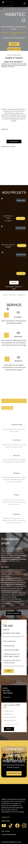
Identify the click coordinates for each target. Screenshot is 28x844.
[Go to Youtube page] (5, 825)
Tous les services (7, 408)
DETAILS (8, 671)
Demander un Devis (14, 49)
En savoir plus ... (14, 141)
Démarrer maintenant (13, 613)
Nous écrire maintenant (9, 834)
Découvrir (14, 44)
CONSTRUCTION (20, 228)
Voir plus (14, 282)
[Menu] (25, 3)
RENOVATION (21, 200)
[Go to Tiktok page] (11, 825)
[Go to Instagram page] (24, 825)
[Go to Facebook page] (18, 825)
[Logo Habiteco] (14, 793)
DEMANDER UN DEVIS (14, 773)
